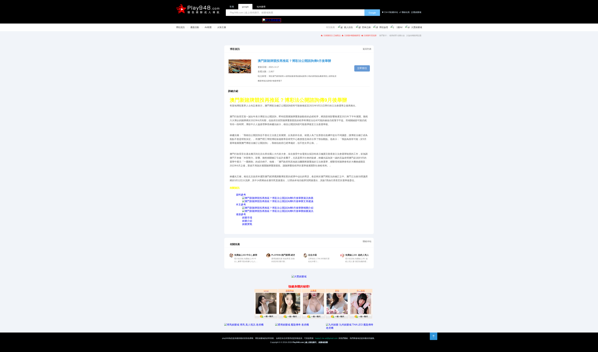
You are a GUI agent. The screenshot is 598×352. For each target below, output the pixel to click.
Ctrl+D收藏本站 (391, 12)
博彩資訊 (180, 27)
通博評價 (271, 81)
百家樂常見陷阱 (370, 35)
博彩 (270, 76)
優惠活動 (194, 27)
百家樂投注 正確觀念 (332, 35)
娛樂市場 (247, 217)
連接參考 (241, 214)
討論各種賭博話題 (413, 35)
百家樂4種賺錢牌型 (352, 35)
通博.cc (283, 76)
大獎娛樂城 (416, 27)
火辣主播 (221, 27)
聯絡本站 (367, 241)
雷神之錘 (366, 27)
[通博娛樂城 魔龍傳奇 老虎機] (292, 324)
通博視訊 (263, 81)
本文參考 (241, 204)
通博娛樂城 (298, 76)
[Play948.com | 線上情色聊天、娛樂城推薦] (198, 10)
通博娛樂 (289, 76)
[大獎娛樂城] (299, 276)
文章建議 (308, 201)
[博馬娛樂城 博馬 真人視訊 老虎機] (243, 324)
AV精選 (208, 27)
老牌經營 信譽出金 (397, 35)
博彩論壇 (383, 27)
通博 (278, 76)
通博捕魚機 (316, 76)
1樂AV (399, 27)
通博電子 (278, 81)
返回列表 (367, 49)
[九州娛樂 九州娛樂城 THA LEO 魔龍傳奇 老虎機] (350, 328)
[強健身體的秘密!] (224, 279)
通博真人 (325, 76)
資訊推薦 (308, 198)
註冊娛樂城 (416, 12)
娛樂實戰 (247, 224)
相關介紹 (308, 207)
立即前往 (362, 68)
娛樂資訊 (308, 211)
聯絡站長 (406, 12)
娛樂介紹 (247, 221)
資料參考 (241, 194)
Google (372, 12)
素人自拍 (348, 27)
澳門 (274, 76)
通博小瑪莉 (307, 76)
